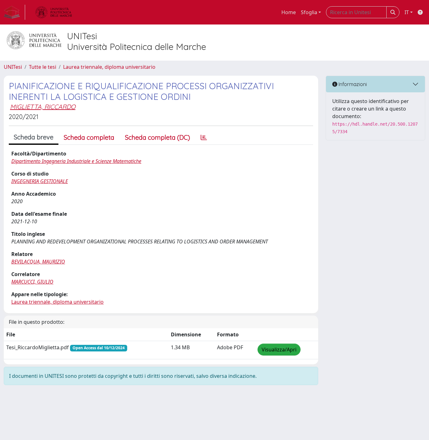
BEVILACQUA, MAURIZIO (38, 261)
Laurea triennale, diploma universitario (109, 66)
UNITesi (13, 66)
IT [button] (407, 12)
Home (288, 12)
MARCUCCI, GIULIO (32, 281)
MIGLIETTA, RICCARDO (42, 107)
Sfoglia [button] (309, 12)
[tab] (203, 137)
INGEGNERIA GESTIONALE (39, 181)
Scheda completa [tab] (89, 137)
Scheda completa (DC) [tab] (157, 137)
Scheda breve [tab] (33, 137)
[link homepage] (14, 12)
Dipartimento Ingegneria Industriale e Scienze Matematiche (76, 161)
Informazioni (352, 84)
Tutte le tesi (42, 66)
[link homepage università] (53, 12)
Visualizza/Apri (279, 349)
